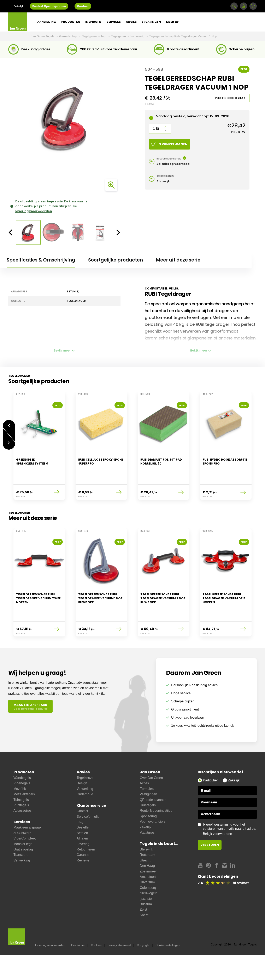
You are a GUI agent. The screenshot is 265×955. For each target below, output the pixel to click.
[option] (64, 118)
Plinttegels (21, 805)
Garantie (83, 854)
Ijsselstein (147, 898)
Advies (131, 22)
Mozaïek (19, 789)
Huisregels (148, 805)
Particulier (210, 780)
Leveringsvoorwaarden (50, 945)
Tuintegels (21, 800)
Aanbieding (46, 22)
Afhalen (82, 838)
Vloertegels (21, 783)
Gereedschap (68, 36)
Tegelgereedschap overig (128, 36)
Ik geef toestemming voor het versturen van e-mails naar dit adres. (229, 829)
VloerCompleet (24, 838)
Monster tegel (23, 844)
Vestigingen (148, 794)
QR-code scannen (153, 800)
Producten (70, 22)
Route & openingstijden (157, 810)
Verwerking (21, 860)
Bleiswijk (146, 849)
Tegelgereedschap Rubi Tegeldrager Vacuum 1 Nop (183, 36)
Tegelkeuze (85, 778)
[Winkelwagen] (253, 6)
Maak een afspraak (27, 827)
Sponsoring (148, 816)
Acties (144, 783)
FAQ (80, 822)
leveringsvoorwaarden (33, 211)
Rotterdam (147, 854)
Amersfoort (148, 876)
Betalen (82, 833)
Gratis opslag (23, 849)
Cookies (96, 945)
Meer (170, 22)
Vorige (9, 423)
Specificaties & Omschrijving (41, 260)
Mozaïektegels (24, 794)
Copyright (143, 945)
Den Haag (147, 865)
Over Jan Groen (151, 778)
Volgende (9, 446)
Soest (144, 915)
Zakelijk (18, 6)
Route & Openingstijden (49, 6)
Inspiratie (93, 22)
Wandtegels (22, 778)
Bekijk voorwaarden (217, 834)
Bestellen (83, 827)
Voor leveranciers (152, 821)
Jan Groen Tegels (43, 36)
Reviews (83, 860)
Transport (20, 854)
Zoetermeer (148, 871)
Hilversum (147, 882)
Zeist (143, 909)
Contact (83, 6)
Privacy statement (119, 945)
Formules (147, 789)
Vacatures (147, 832)
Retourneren (86, 849)
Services (114, 22)
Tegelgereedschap (94, 36)
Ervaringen (151, 22)
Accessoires (22, 810)
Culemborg (148, 887)
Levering (83, 844)
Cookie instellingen (167, 945)
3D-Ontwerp (22, 833)
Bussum (146, 904)
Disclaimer (78, 945)
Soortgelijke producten (115, 260)
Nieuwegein (149, 893)
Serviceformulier (89, 816)
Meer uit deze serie (178, 260)
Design (82, 783)
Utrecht (145, 860)
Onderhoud (85, 794)
